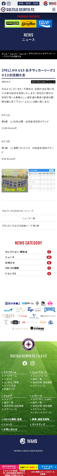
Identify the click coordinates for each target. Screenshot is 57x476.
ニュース (27, 257)
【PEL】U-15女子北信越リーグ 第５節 (20, 225)
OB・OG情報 (27, 268)
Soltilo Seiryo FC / (28, 356)
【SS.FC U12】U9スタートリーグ (17, 210)
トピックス (27, 273)
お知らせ (27, 262)
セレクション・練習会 (27, 252)
